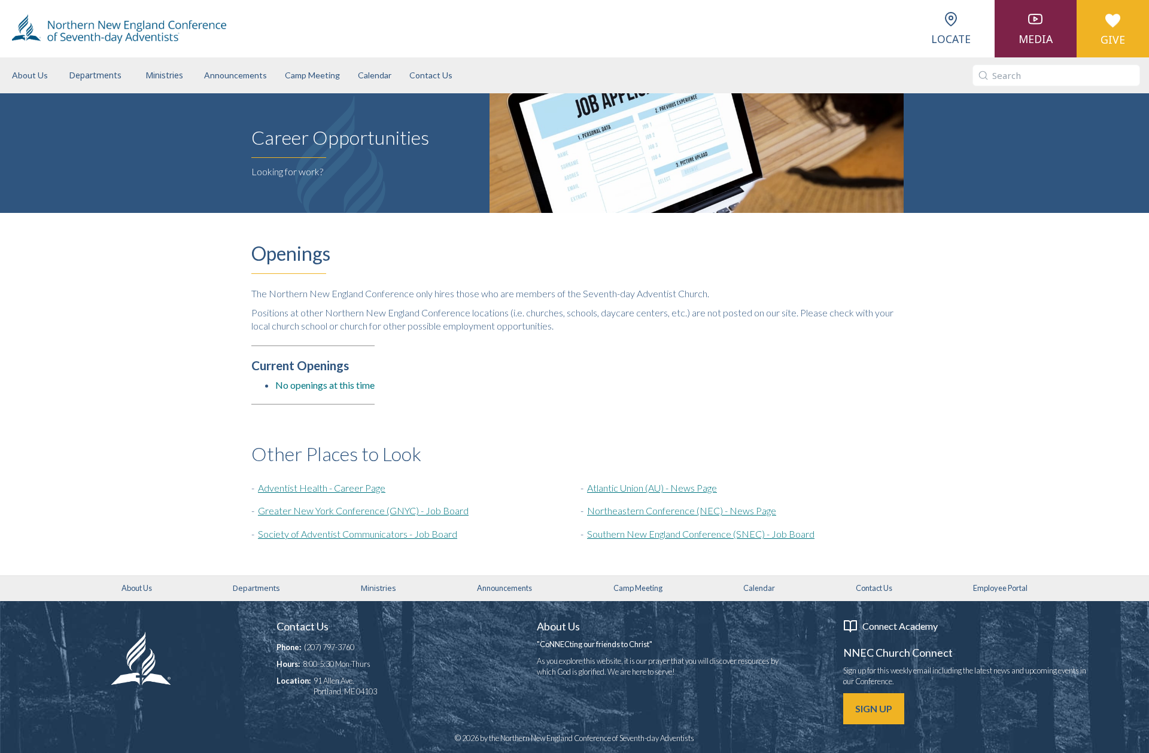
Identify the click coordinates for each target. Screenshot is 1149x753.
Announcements (235, 75)
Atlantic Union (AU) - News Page (652, 487)
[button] (95, 75)
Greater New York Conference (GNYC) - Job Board (363, 510)
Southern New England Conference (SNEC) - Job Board (700, 533)
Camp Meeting (312, 75)
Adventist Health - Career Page (321, 487)
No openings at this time (325, 385)
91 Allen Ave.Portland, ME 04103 (345, 686)
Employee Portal (1000, 588)
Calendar (374, 75)
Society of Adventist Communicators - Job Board (357, 533)
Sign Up (873, 708)
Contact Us (430, 75)
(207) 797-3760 (329, 647)
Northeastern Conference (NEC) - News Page (681, 510)
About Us (30, 75)
